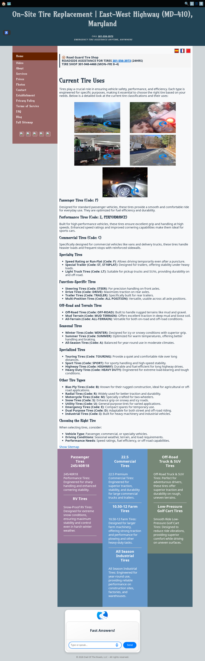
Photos (20, 84)
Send (130, 645)
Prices (20, 79)
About (20, 68)
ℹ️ (192, 3)
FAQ (18, 111)
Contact (21, 90)
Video (19, 63)
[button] (117, 645)
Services (21, 74)
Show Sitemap (69, 447)
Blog (19, 117)
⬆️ (201, 3)
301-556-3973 (105, 36)
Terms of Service (27, 106)
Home (19, 56)
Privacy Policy (25, 101)
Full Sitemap (24, 122)
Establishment (25, 95)
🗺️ (9, 3)
